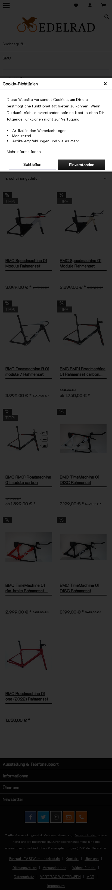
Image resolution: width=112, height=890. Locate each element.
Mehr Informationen (24, 151)
